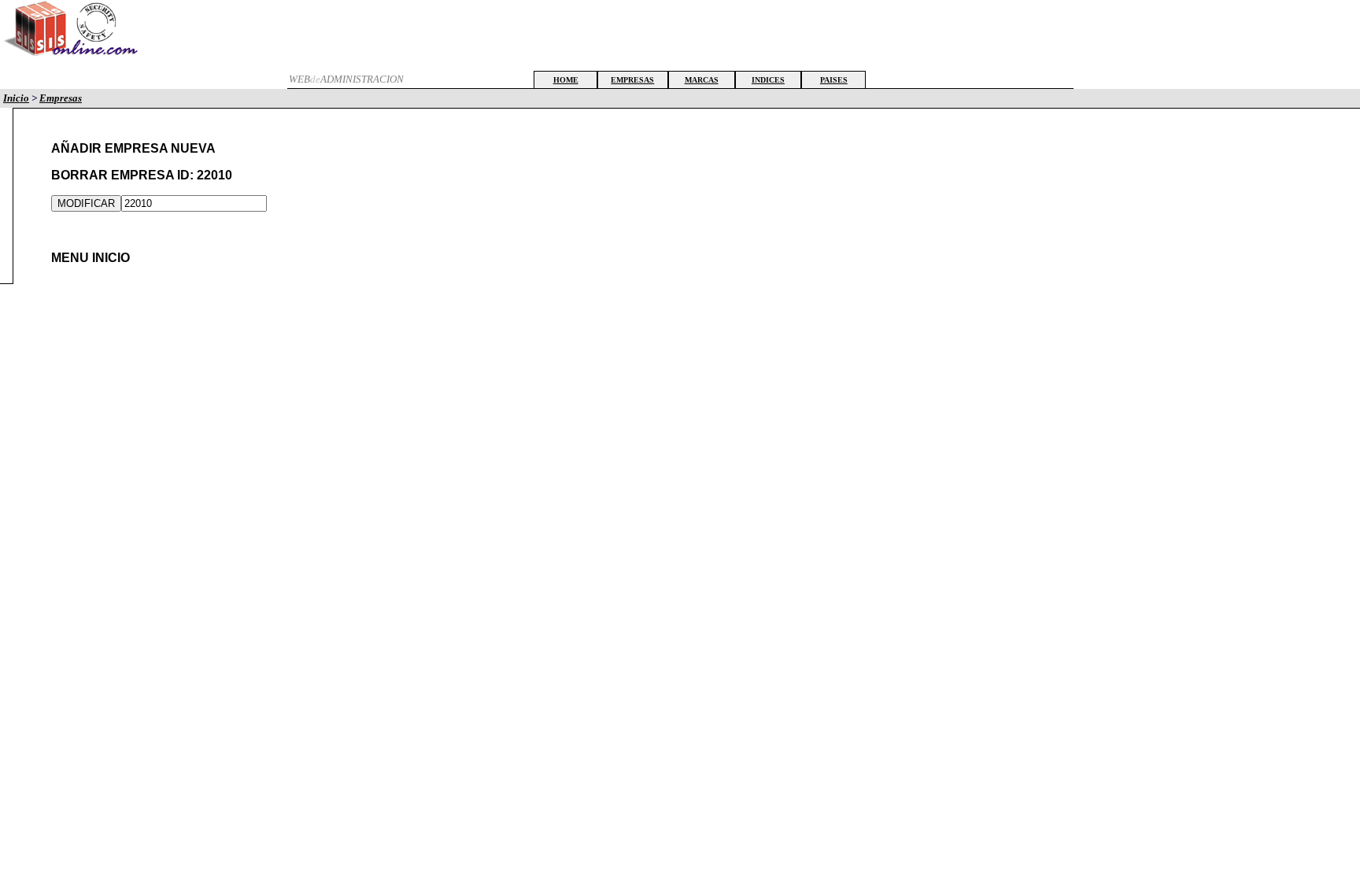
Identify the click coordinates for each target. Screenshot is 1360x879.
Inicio (16, 98)
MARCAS (702, 80)
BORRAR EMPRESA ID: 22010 (141, 175)
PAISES (834, 80)
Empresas (60, 98)
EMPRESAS (632, 80)
